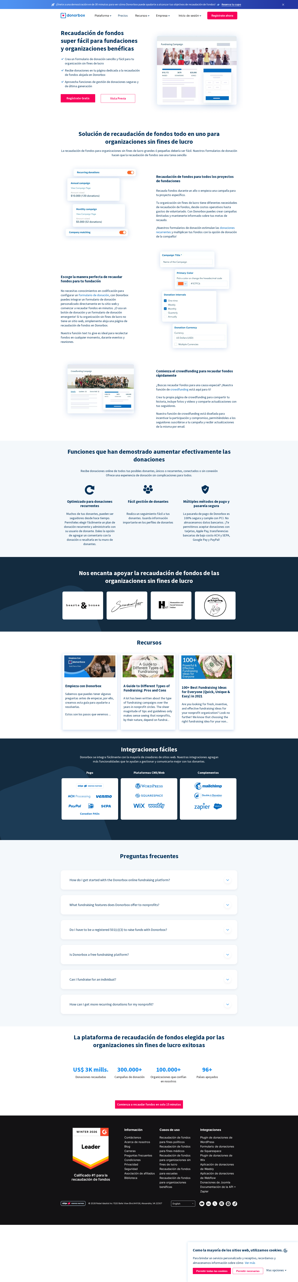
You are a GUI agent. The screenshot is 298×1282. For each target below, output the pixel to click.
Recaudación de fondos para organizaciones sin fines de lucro (175, 1160)
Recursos (141, 15)
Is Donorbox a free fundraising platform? (99, 954)
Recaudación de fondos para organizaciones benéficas (175, 1182)
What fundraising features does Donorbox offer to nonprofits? (114, 905)
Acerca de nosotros (137, 1142)
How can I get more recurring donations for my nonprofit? (111, 1004)
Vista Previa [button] (118, 98)
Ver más (250, 1263)
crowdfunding (179, 389)
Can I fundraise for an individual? (92, 979)
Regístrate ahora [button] (222, 15)
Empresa (161, 15)
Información (133, 1130)
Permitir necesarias (248, 1271)
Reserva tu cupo (231, 4)
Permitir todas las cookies (211, 1271)
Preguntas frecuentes (138, 1155)
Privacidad (131, 1164)
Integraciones (210, 1130)
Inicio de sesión (189, 15)
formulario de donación (94, 295)
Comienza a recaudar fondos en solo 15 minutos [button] (149, 1104)
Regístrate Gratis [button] (78, 98)
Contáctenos (132, 1137)
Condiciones (132, 1160)
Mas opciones (275, 1270)
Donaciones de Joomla (215, 1182)
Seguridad (131, 1169)
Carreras (130, 1151)
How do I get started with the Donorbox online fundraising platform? (119, 880)
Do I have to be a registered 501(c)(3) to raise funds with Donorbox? (118, 929)
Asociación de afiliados (139, 1173)
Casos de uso (170, 1130)
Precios (123, 15)
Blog (127, 1146)
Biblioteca (130, 1178)
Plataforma (102, 15)
